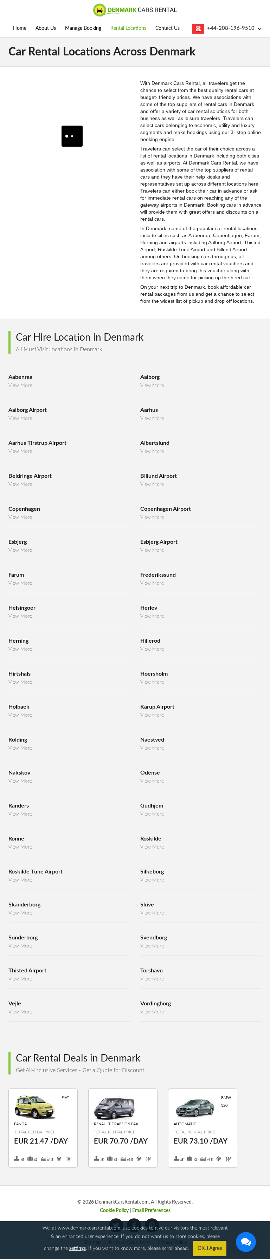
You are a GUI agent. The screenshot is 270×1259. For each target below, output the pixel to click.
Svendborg (153, 937)
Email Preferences (151, 1210)
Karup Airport (157, 707)
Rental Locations (128, 28)
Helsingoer (22, 608)
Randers (18, 806)
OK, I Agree (210, 1248)
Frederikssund (158, 575)
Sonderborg (23, 937)
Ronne (16, 839)
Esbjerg (17, 542)
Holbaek (19, 707)
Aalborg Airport (27, 410)
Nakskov (19, 773)
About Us (46, 28)
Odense (150, 773)
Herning (18, 641)
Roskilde (150, 839)
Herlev (148, 608)
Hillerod (150, 641)
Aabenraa (20, 377)
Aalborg (150, 377)
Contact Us (167, 28)
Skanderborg (24, 905)
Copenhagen (24, 509)
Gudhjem (151, 806)
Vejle (14, 1003)
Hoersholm (154, 674)
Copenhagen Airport (165, 509)
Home (19, 28)
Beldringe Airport (30, 476)
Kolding (17, 740)
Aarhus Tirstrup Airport (37, 443)
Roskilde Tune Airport (35, 872)
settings (77, 1248)
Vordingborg (155, 1003)
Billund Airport (158, 476)
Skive (147, 905)
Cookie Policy (114, 1210)
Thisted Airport (27, 970)
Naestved (152, 740)
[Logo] (135, 11)
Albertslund (154, 443)
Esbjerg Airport (159, 542)
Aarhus (149, 410)
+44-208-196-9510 (231, 28)
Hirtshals (19, 674)
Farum (16, 575)
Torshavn (151, 970)
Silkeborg (152, 872)
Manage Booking (83, 28)
